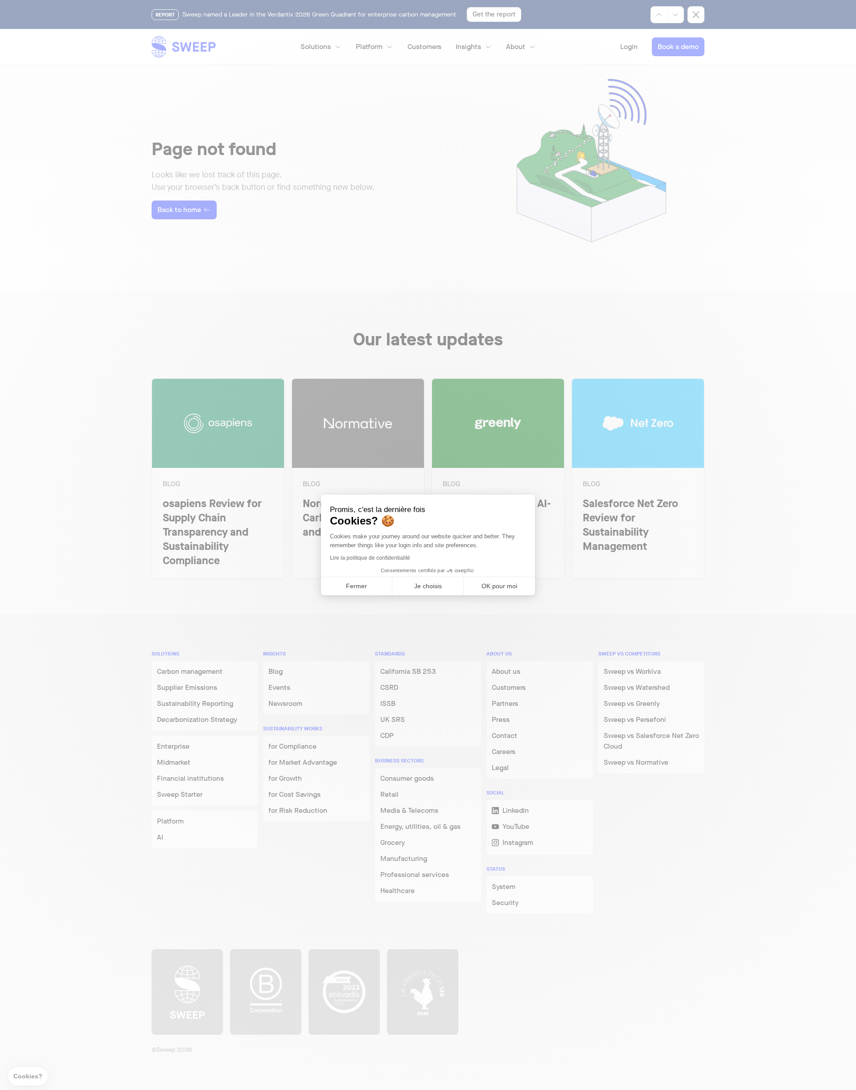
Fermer (356, 586)
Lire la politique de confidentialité (370, 558)
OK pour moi (499, 586)
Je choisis (428, 586)
